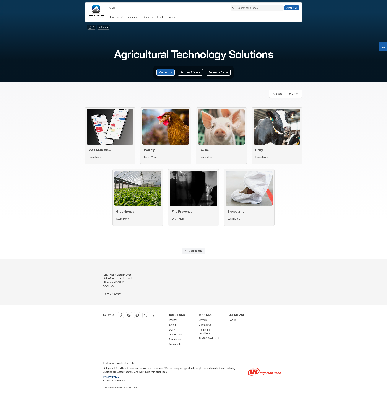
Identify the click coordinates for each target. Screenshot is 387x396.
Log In (232, 319)
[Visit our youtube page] (153, 315)
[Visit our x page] (145, 315)
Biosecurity (175, 344)
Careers (203, 319)
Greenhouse (175, 334)
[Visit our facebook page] (121, 315)
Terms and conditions (204, 331)
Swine (172, 324)
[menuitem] (116, 17)
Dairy (172, 329)
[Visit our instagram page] (129, 315)
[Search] (233, 8)
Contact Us (205, 324)
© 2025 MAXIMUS (209, 338)
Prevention (175, 339)
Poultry (173, 319)
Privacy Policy (111, 376)
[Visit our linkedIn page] (137, 315)
